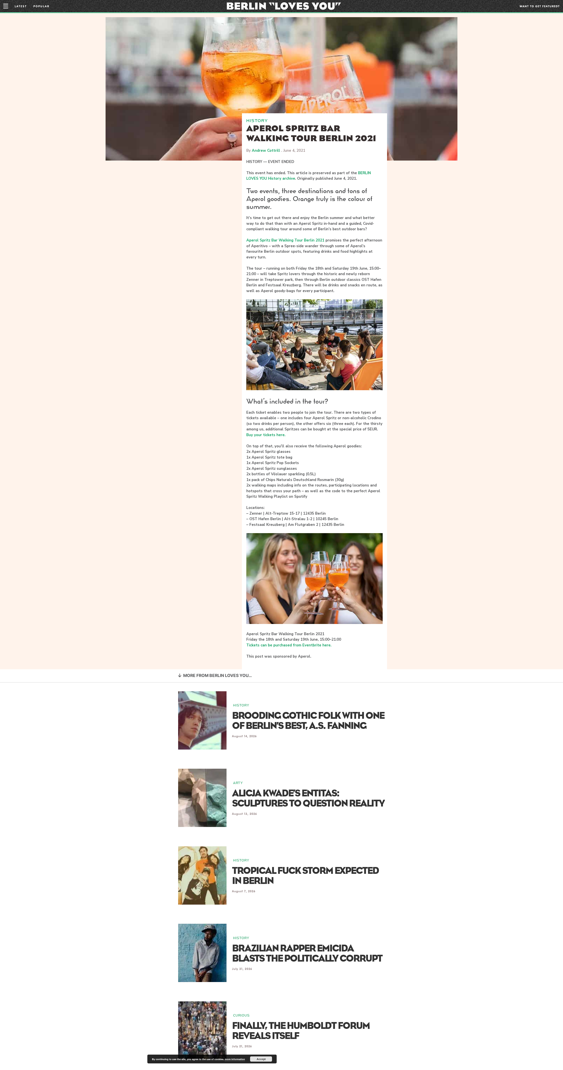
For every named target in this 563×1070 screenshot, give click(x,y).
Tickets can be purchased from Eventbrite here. (288, 645)
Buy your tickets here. (265, 434)
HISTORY (257, 120)
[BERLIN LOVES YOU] (284, 6)
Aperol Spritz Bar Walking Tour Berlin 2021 (285, 240)
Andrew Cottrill (266, 150)
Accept (261, 1059)
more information (235, 1059)
